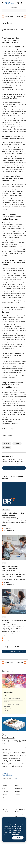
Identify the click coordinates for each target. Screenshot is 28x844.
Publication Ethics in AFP (20, 815)
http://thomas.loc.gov (20, 131)
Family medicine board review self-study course (13, 514)
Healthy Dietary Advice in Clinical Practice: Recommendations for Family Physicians (13, 700)
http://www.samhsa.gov (8, 348)
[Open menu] (2, 3)
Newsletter (7, 23)
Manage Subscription (7, 815)
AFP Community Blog (7, 800)
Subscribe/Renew (6, 811)
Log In (3, 435)
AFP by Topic (5, 791)
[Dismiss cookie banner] (23, 820)
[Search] (24, 3)
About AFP (17, 811)
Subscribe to (8, 738)
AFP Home (4, 785)
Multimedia (4, 804)
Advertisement (14, 7)
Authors (17, 785)
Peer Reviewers (18, 788)
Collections (4, 794)
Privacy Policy (15, 834)
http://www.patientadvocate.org (11, 423)
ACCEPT (18, 837)
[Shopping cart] (18, 3)
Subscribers (18, 791)
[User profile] (21, 3)
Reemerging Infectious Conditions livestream (10, 567)
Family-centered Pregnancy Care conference (14, 621)
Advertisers (17, 794)
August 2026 (9, 692)
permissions (5, 766)
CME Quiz (4, 797)
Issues (3, 788)
